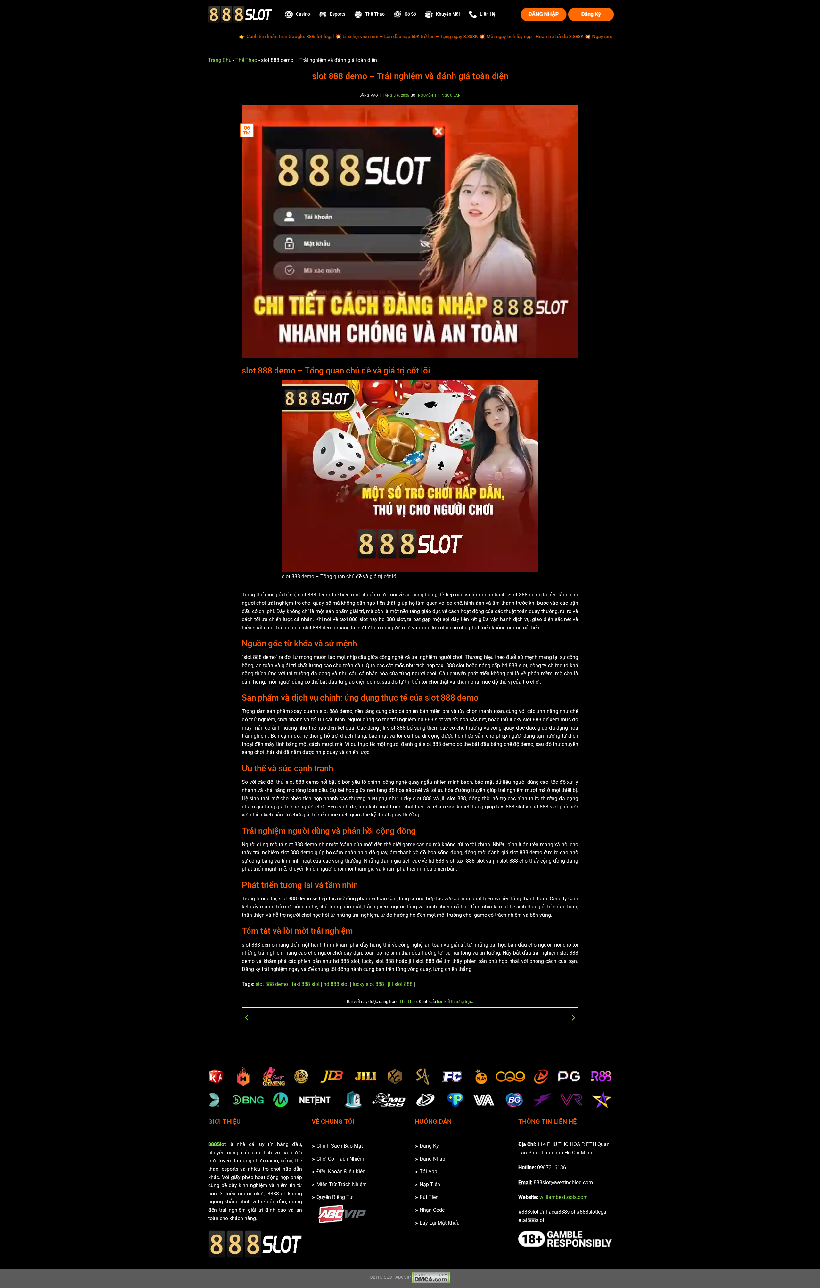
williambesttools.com (563, 1197)
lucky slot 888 (368, 984)
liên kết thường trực (454, 1001)
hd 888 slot (336, 984)
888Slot (217, 1144)
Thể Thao (246, 60)
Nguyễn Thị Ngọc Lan (439, 96)
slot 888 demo (272, 984)
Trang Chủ (220, 60)
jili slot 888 (400, 984)
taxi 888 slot (306, 984)
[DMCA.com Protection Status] (431, 1277)
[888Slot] (240, 14)
